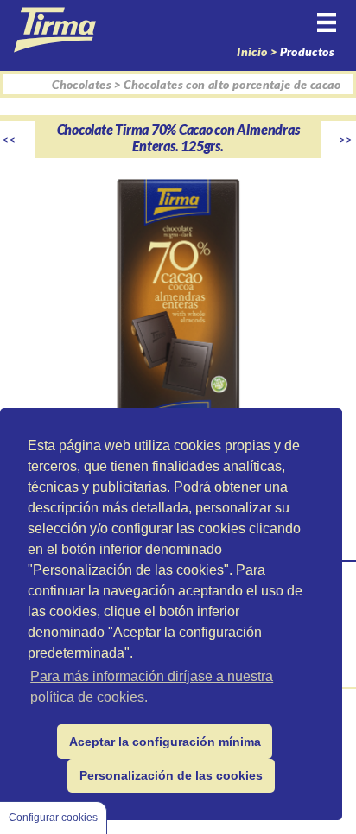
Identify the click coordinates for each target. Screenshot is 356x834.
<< (10, 139)
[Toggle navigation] (331, 35)
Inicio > (258, 51)
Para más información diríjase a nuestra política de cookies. (151, 686)
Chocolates (81, 84)
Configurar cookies (53, 818)
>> (346, 139)
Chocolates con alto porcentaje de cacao (232, 84)
